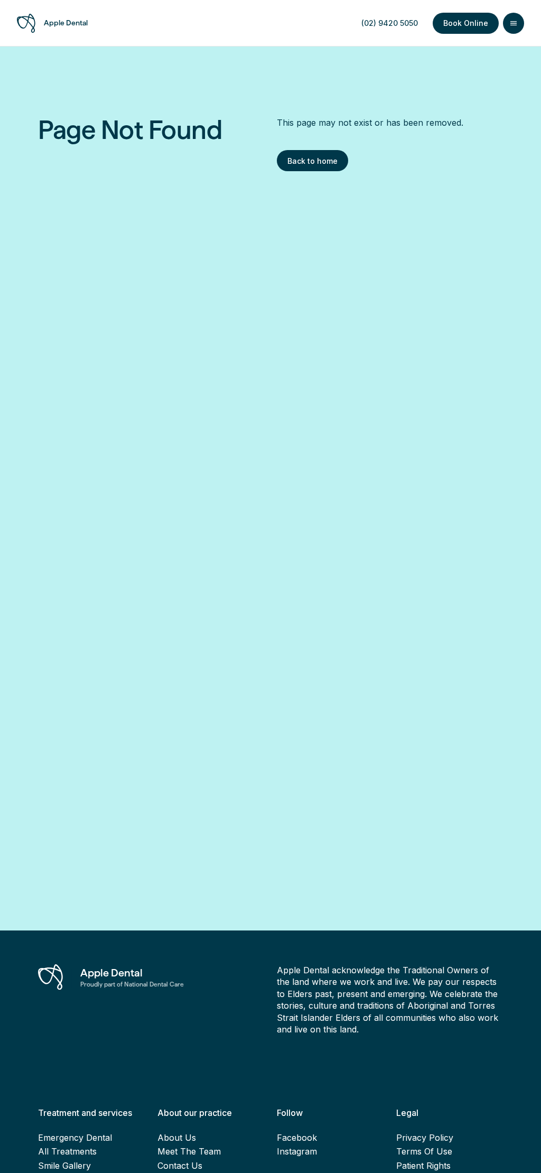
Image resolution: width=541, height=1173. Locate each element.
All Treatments (67, 1151)
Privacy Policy (424, 1137)
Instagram (297, 1151)
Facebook (297, 1137)
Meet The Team (189, 1151)
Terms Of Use (424, 1151)
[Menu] (513, 23)
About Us (176, 1137)
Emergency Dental (75, 1137)
